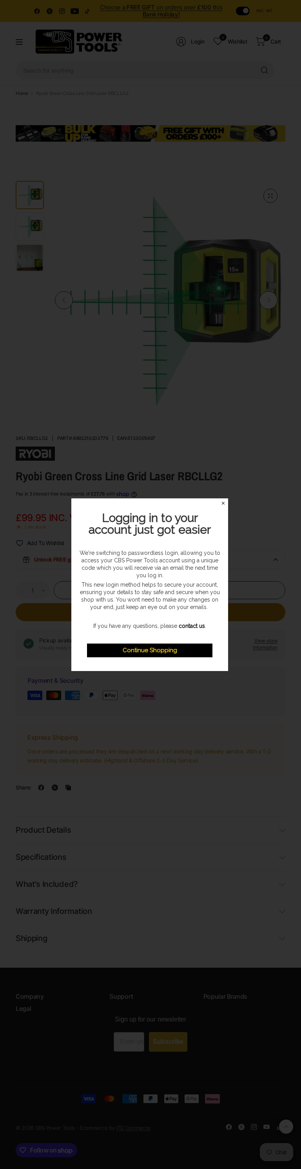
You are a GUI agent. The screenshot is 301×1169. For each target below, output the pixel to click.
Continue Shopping (150, 650)
